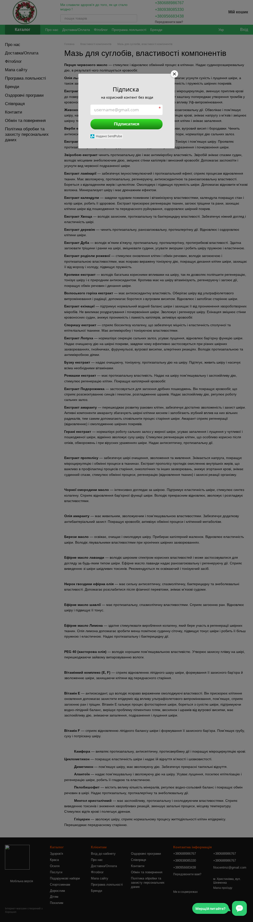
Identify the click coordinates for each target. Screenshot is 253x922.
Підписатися (126, 124)
